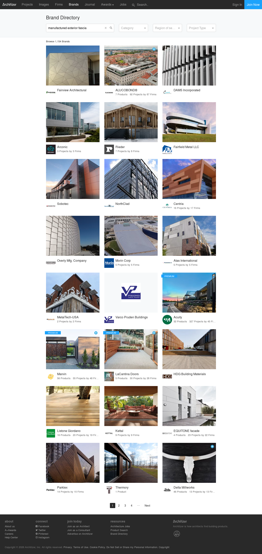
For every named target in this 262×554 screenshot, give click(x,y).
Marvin (61, 374)
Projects (27, 4)
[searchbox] (122, 27)
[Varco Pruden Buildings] (131, 293)
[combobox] (133, 28)
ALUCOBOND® (126, 90)
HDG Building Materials (190, 374)
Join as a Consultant (78, 530)
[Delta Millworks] (189, 463)
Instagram (43, 537)
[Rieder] (131, 122)
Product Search (119, 530)
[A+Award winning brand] (154, 49)
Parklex (62, 487)
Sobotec (62, 203)
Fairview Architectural (72, 90)
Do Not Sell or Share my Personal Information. (132, 547)
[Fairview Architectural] (73, 66)
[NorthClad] (131, 179)
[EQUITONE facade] (189, 406)
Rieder (120, 147)
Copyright (164, 547)
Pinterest (43, 533)
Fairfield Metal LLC (186, 147)
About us (10, 526)
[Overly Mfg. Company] (73, 236)
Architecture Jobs (120, 526)
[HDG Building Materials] (189, 349)
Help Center (11, 537)
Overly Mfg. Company (72, 260)
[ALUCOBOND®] (131, 66)
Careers (9, 533)
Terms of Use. (81, 547)
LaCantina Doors (127, 374)
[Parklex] (73, 463)
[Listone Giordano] (73, 406)
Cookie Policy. (98, 547)
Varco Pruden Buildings (131, 317)
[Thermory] (131, 463)
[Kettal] (131, 406)
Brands (74, 4)
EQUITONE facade (186, 431)
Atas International (185, 260)
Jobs (123, 4)
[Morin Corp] (131, 236)
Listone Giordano (69, 431)
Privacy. (68, 547)
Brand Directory (119, 533)
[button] (106, 28)
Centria (179, 203)
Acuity (178, 317)
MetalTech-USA (68, 317)
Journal (90, 4)
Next (147, 505)
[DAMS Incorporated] (189, 66)
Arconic (62, 147)
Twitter (42, 530)
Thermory (122, 487)
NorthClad (122, 203)
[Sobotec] (73, 179)
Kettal (119, 431)
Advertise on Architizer (80, 533)
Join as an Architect (78, 526)
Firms (59, 4)
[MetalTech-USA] (73, 293)
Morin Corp (123, 260)
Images (44, 4)
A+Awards (10, 530)
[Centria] (189, 179)
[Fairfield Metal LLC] (189, 122)
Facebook (43, 526)
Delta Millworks (184, 487)
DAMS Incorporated (187, 90)
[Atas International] (189, 236)
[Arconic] (73, 122)
